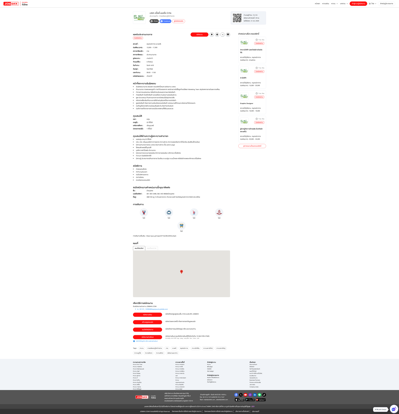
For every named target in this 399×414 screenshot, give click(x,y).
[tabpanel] (181, 273)
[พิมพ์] (217, 34)
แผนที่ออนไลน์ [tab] (139, 248)
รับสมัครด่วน (259, 43)
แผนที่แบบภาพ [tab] (151, 248)
